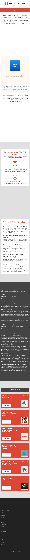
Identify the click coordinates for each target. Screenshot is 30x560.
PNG (14, 17)
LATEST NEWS (15, 390)
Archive (3, 544)
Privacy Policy (4, 520)
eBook (2, 547)
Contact (3, 515)
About (2, 517)
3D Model (3, 531)
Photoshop (18, 335)
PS (10, 17)
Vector (13, 298)
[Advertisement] (15, 40)
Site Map (3, 522)
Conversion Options (5, 510)
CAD (2, 533)
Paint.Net (14, 335)
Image (13, 328)
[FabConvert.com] (15, 4)
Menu (15, 10)
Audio (2, 542)
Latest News (4, 508)
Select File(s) (15, 65)
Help (2, 512)
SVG (25, 320)
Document (3, 536)
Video (2, 539)
